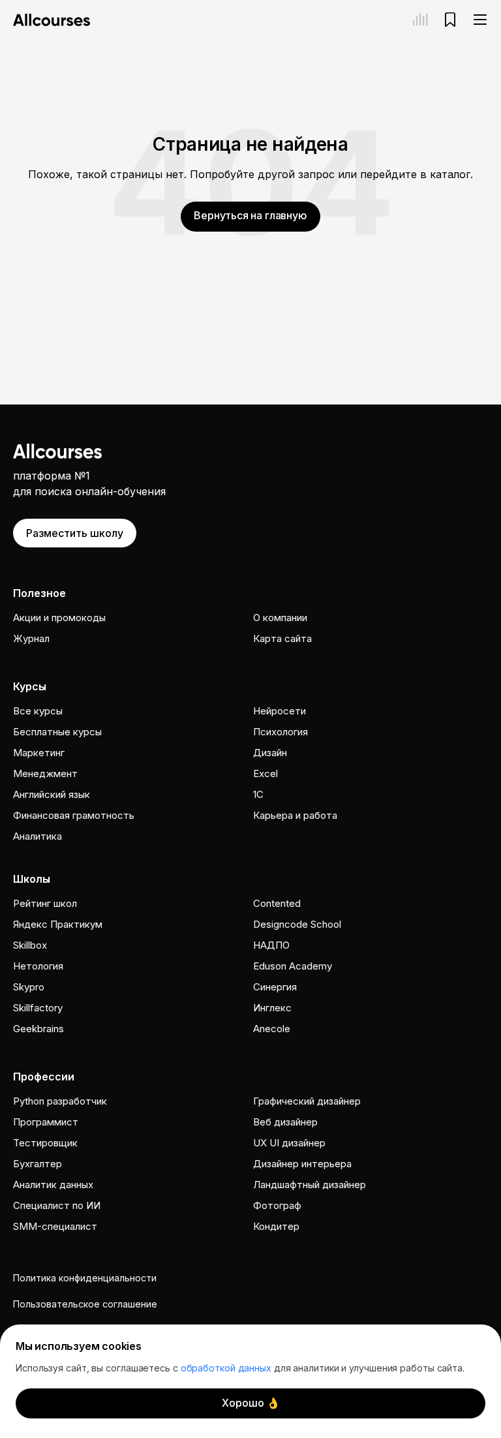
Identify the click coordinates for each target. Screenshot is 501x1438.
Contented (277, 903)
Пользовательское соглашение (85, 1303)
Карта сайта (282, 638)
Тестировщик (45, 1143)
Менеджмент (45, 773)
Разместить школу (74, 533)
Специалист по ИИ (56, 1205)
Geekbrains (38, 1028)
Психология (280, 732)
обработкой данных (226, 1367)
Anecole (271, 1028)
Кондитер (276, 1226)
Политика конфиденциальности (85, 1277)
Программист (45, 1122)
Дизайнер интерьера (302, 1163)
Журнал (31, 638)
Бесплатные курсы (57, 732)
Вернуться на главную (250, 215)
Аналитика (37, 836)
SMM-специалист (55, 1226)
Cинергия (275, 987)
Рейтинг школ (45, 903)
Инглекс (272, 1008)
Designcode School (297, 924)
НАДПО (271, 945)
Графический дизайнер (307, 1101)
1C (258, 794)
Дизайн (270, 752)
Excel (265, 773)
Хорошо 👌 (251, 1402)
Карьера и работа (295, 815)
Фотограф (277, 1205)
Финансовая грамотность (73, 815)
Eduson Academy (292, 966)
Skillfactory (38, 1008)
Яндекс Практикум (57, 924)
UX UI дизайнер (289, 1143)
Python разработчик (60, 1101)
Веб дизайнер (285, 1122)
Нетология (38, 966)
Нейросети (279, 711)
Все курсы (38, 711)
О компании (280, 617)
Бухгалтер (37, 1163)
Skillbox (30, 945)
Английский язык (51, 794)
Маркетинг (39, 752)
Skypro (28, 987)
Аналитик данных (53, 1184)
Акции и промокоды (59, 617)
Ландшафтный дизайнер (309, 1184)
